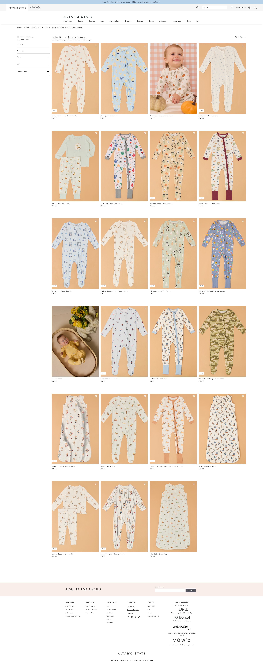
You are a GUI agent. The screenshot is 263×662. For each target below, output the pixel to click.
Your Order (69, 602)
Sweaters (128, 21)
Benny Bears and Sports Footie (113, 554)
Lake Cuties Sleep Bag (158, 554)
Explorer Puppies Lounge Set (62, 554)
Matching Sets (114, 21)
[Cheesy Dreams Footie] (124, 78)
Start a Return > (69, 606)
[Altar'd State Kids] (182, 627)
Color (19, 57)
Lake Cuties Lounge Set (61, 203)
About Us (151, 602)
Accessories (177, 21)
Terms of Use (114, 660)
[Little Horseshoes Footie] (222, 78)
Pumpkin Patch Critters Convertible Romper (166, 466)
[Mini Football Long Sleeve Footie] (75, 78)
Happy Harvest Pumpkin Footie (161, 116)
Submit (190, 590)
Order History (69, 613)
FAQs (108, 606)
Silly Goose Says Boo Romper (161, 291)
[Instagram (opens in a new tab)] (128, 617)
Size (18, 64)
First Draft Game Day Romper (112, 203)
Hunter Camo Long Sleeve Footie (211, 379)
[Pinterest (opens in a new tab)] (135, 617)
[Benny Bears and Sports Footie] (124, 516)
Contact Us (131, 602)
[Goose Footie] (75, 341)
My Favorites (89, 613)
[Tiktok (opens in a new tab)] (139, 617)
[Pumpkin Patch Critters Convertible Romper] (173, 429)
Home (189, 21)
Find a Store (24, 40)
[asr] (182, 617)
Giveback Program (133, 610)
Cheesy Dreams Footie (109, 116)
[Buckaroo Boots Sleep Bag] (222, 429)
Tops (102, 21)
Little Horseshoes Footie (208, 116)
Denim (151, 21)
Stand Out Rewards (91, 609)
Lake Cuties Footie (108, 466)
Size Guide (109, 613)
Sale (197, 21)
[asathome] (182, 608)
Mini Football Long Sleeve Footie (64, 116)
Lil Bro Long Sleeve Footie (61, 291)
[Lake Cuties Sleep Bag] (173, 516)
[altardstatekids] (35, 7)
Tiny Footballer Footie (109, 379)
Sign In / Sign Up (90, 606)
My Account (90, 602)
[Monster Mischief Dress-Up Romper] (222, 253)
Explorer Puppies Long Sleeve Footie (114, 291)
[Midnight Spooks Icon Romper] (173, 166)
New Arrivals (68, 21)
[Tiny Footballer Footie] (124, 341)
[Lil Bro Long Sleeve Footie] (75, 253)
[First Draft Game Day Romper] (124, 166)
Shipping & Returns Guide (72, 616)
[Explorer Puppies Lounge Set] (75, 516)
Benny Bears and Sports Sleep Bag (65, 466)
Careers (150, 613)
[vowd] (182, 640)
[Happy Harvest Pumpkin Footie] (173, 78)
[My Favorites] (232, 7)
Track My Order (69, 609)
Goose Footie (57, 379)
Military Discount (111, 609)
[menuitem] (68, 21)
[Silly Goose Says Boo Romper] (173, 253)
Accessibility (110, 622)
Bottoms (140, 21)
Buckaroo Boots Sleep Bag (209, 466)
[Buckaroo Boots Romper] (173, 341)
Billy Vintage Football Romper (210, 203)
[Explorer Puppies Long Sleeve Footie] (124, 253)
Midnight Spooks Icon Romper (161, 203)
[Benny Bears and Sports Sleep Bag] (75, 429)
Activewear (163, 21)
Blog (149, 609)
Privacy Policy (124, 660)
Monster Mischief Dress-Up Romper (212, 291)
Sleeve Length (22, 71)
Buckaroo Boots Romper (159, 379)
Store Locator (110, 616)
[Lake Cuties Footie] (124, 429)
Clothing (80, 21)
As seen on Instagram (153, 616)
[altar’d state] (17, 8)
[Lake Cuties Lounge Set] (75, 166)
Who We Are (151, 606)
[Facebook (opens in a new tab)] (131, 617)
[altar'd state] (78, 17)
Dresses (92, 21)
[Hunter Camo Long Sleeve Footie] (222, 341)
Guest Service (112, 602)
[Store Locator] (197, 7)
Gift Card (109, 619)
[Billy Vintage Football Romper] (222, 166)
